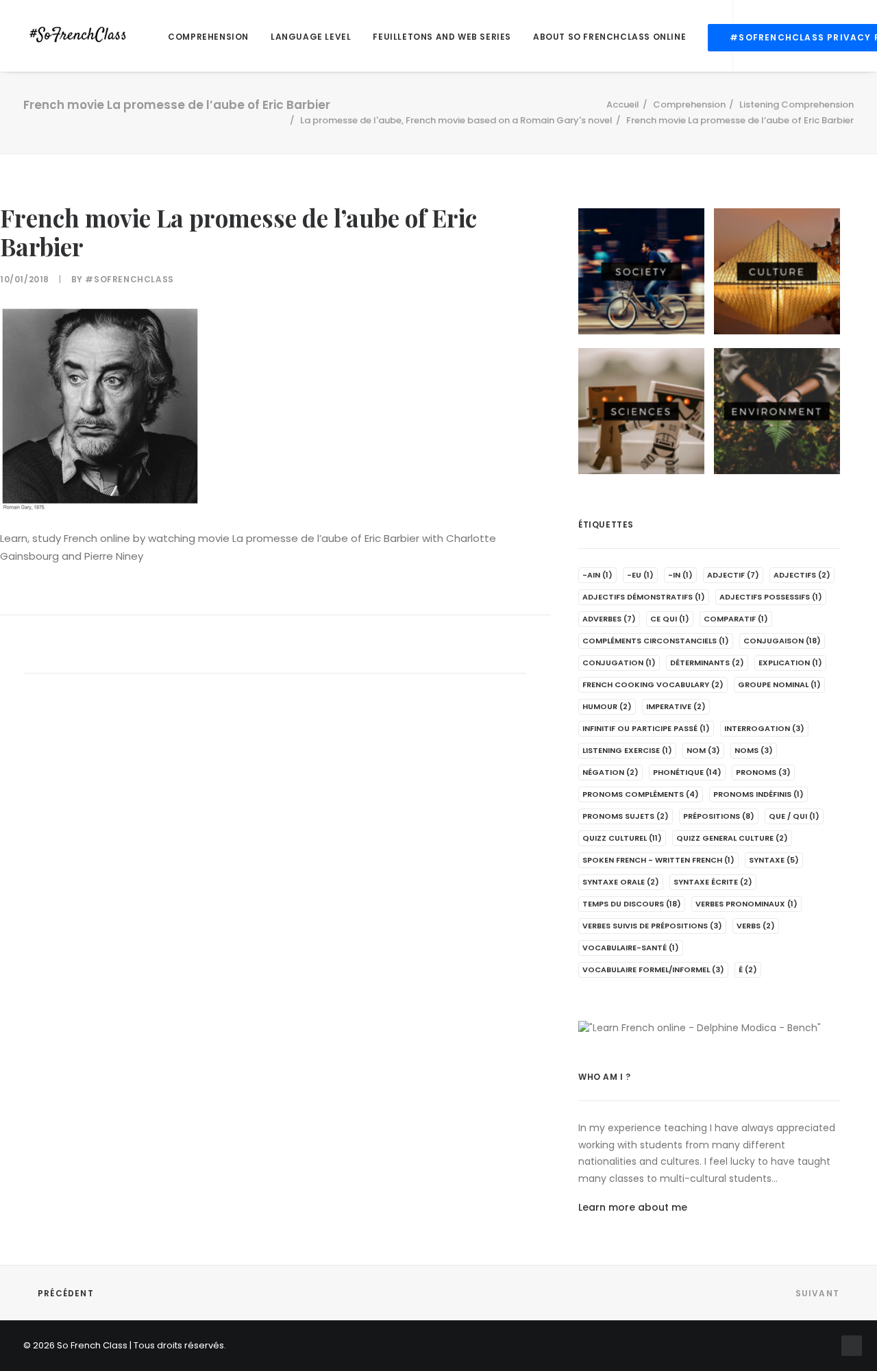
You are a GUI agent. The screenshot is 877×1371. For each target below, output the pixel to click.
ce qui (669, 618)
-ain (597, 574)
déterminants (707, 662)
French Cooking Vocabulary (653, 684)
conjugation (619, 662)
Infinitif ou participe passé (646, 728)
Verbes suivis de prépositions (652, 925)
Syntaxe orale (620, 881)
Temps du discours (631, 903)
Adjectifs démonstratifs (643, 596)
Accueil (622, 104)
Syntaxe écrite (713, 881)
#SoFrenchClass (129, 279)
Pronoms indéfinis (758, 794)
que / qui (794, 816)
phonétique (687, 772)
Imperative (676, 706)
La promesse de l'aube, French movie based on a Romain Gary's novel (456, 120)
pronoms (763, 772)
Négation (610, 772)
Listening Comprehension (796, 104)
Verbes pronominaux (746, 903)
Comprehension (208, 36)
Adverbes (609, 618)
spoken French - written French (658, 859)
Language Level (311, 36)
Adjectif (733, 574)
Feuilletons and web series (442, 36)
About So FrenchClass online (609, 36)
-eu (640, 574)
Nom (703, 750)
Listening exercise (627, 750)
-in (680, 574)
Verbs (756, 925)
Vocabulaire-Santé (630, 947)
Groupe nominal (779, 684)
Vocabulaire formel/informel (653, 969)
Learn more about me (632, 1207)
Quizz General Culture (732, 837)
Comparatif (736, 618)
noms (753, 750)
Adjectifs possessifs (770, 596)
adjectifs (802, 574)
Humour (607, 706)
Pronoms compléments (640, 794)
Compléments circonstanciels (655, 640)
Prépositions (718, 816)
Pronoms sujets (625, 816)
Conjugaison (782, 640)
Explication (790, 662)
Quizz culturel (622, 837)
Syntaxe (774, 859)
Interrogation (764, 728)
